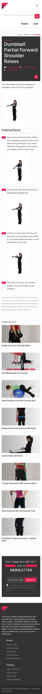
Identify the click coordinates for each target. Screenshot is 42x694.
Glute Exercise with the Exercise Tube (18, 511)
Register (24, 24)
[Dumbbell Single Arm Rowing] (21, 361)
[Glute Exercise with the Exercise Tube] (21, 499)
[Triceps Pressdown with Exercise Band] (21, 472)
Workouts (27, 34)
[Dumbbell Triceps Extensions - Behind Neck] (21, 527)
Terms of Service (12, 669)
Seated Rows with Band (12, 456)
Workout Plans (11, 645)
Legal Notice (11, 676)
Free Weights (13, 67)
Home (19, 34)
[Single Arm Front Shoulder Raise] (21, 334)
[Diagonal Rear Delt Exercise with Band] (21, 416)
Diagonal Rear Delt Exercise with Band (19, 428)
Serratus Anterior (29, 67)
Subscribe (30, 580)
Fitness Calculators (13, 658)
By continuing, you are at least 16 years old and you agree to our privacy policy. (20, 587)
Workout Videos (12, 648)
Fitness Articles (12, 655)
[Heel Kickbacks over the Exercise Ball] (21, 389)
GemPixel (7, 691)
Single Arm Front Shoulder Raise (16, 345)
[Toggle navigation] (37, 5)
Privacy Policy (11, 673)
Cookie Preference (13, 679)
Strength (7, 40)
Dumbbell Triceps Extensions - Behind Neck (19, 539)
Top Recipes (11, 652)
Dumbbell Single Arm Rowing (15, 373)
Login (35, 24)
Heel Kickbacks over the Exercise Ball (18, 400)
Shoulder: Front (12, 70)
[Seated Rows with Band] (21, 444)
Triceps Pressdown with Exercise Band (19, 483)
